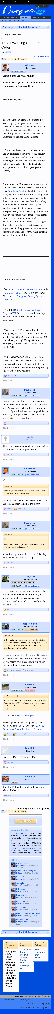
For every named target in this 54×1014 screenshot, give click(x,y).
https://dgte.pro (44, 996)
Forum (43, 2)
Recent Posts (19, 21)
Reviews (6, 2)
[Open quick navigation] (48, 27)
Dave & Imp (30, 390)
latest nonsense (22, 901)
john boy (19, 866)
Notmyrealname (22, 922)
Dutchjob (29, 748)
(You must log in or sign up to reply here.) (33, 809)
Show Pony (30, 469)
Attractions (32, 2)
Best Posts (6, 21)
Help (42, 1003)
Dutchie (19, 873)
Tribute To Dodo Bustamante (23, 848)
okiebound (30, 65)
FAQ (48, 1003)
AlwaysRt (30, 684)
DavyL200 (30, 577)
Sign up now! (26, 821)
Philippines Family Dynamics (23, 841)
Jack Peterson (30, 624)
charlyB (19, 885)
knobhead (30, 776)
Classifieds (18, 2)
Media (36, 17)
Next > (23, 59)
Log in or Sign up (42, 6)
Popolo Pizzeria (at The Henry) (28, 913)
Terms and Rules (27, 1007)
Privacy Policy (44, 1007)
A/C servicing (21, 907)
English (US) (29, 999)
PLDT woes (20, 889)
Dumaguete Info (10, 17)
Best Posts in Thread (41, 56)
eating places (21, 883)
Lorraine (30, 437)
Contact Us (33, 1003)
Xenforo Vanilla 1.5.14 (11, 999)
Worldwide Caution (17, 190)
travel (9, 52)
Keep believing (21, 895)
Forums (25, 17)
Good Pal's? (20, 877)
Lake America (21, 863)
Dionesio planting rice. (19, 833)
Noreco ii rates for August (26, 871)
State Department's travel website (27, 289)
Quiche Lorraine (22, 919)
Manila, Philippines (26, 715)
